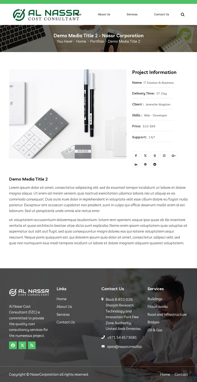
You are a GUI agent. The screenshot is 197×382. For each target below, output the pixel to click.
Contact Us (161, 14)
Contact (181, 374)
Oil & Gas (155, 330)
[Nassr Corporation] (46, 14)
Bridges (153, 322)
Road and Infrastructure (167, 314)
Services (132, 14)
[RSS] (32, 345)
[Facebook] (13, 345)
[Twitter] (22, 345)
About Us (104, 14)
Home (77, 14)
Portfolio (97, 41)
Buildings (155, 299)
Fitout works (158, 306)
